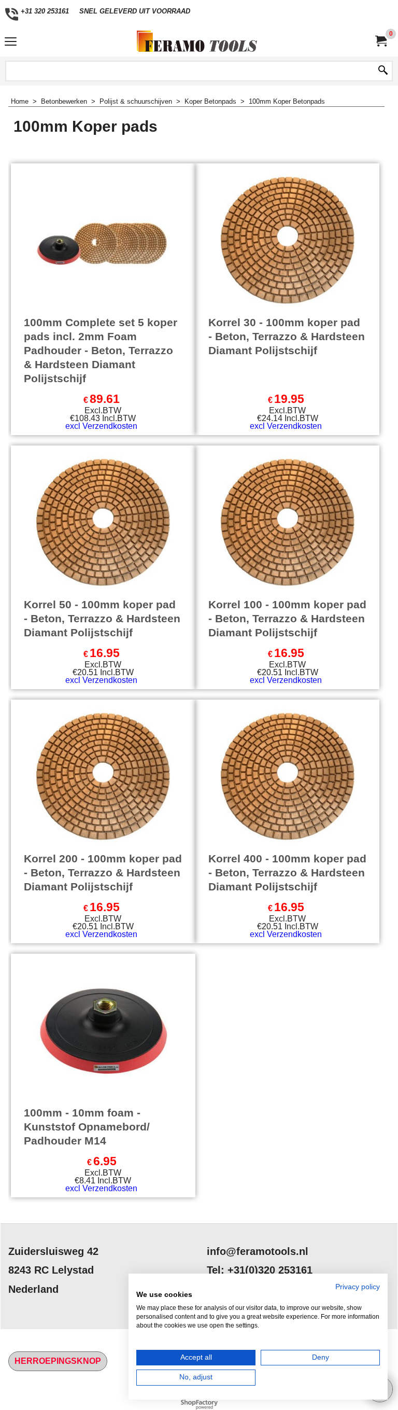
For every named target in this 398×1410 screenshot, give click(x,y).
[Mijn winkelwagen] (380, 41)
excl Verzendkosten (101, 426)
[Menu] (11, 42)
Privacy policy (357, 1287)
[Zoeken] (383, 71)
